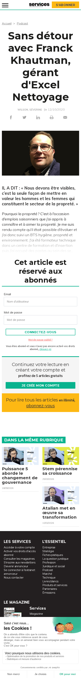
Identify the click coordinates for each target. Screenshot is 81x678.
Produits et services (54, 585)
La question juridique (55, 558)
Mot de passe (13, 312)
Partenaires (49, 589)
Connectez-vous (41, 332)
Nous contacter (14, 577)
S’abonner (65, 5)
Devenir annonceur (16, 566)
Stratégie (48, 551)
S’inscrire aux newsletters (19, 562)
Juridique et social (53, 566)
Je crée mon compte (40, 385)
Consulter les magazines (19, 558)
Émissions (48, 592)
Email (7, 294)
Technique (48, 577)
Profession (49, 562)
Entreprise (48, 547)
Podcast (22, 23)
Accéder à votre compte (19, 547)
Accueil (6, 23)
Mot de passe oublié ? (40, 339)
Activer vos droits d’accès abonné (19, 553)
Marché (47, 574)
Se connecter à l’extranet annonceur (19, 572)
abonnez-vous (40, 405)
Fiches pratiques (52, 555)
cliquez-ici (45, 349)
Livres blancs (50, 581)
